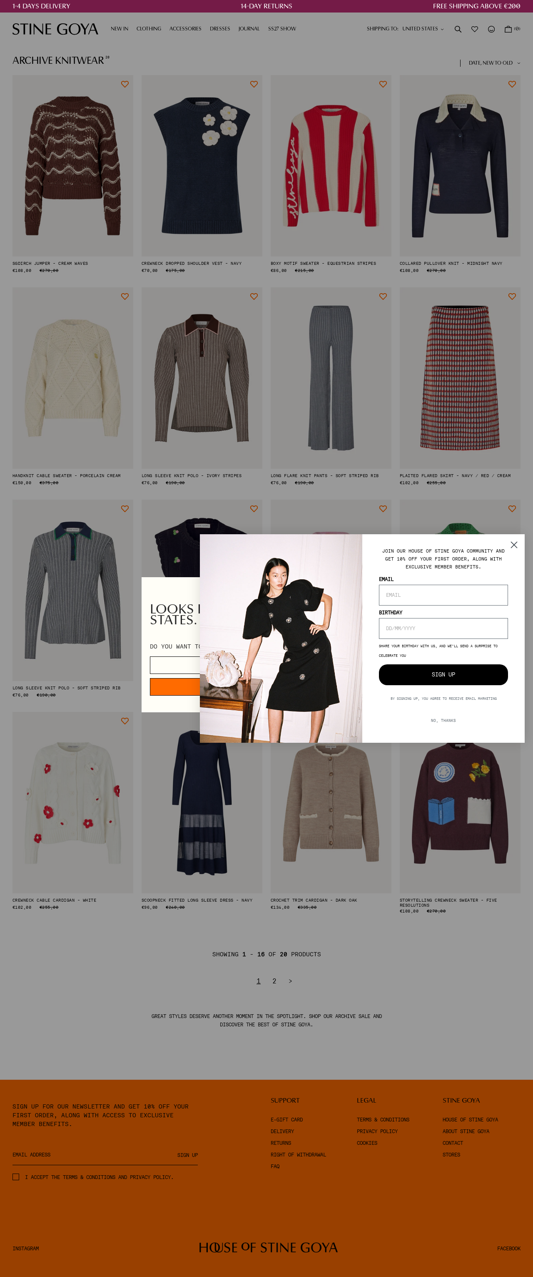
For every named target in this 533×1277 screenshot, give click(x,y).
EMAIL (386, 579)
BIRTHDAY (390, 613)
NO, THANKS (443, 720)
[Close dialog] (514, 545)
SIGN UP (443, 674)
